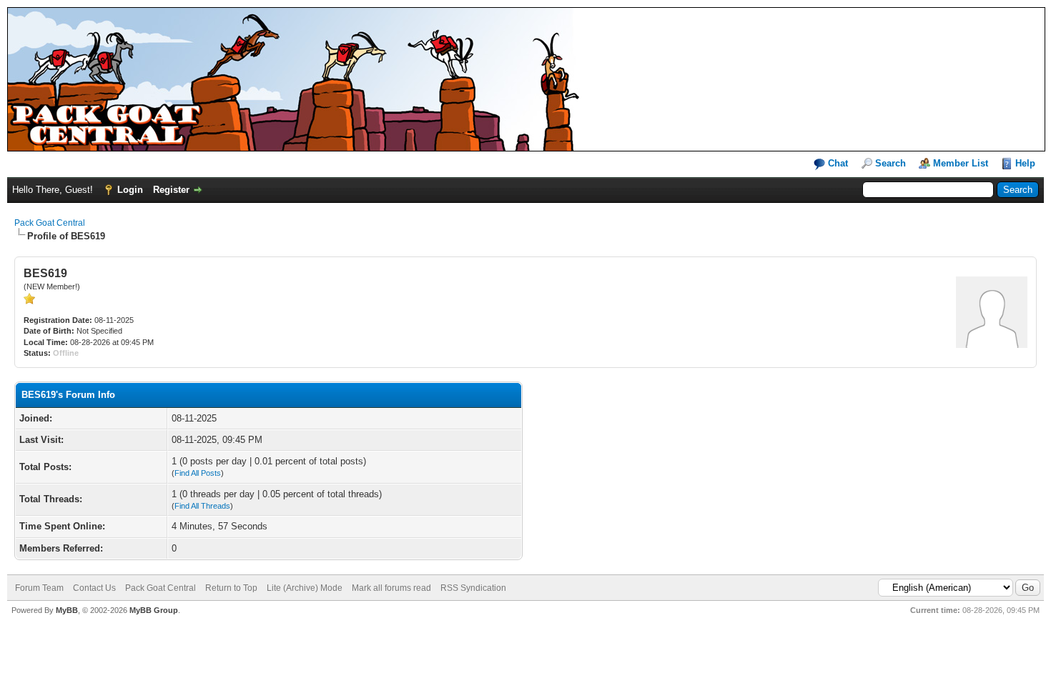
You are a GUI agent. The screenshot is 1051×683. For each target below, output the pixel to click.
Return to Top (231, 588)
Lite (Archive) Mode (304, 588)
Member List (960, 163)
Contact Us (94, 588)
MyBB (67, 610)
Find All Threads (202, 506)
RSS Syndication (473, 588)
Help (1025, 163)
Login (130, 189)
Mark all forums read (391, 588)
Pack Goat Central (49, 223)
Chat (836, 163)
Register (171, 189)
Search (890, 163)
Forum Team (39, 588)
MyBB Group (153, 610)
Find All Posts (197, 473)
